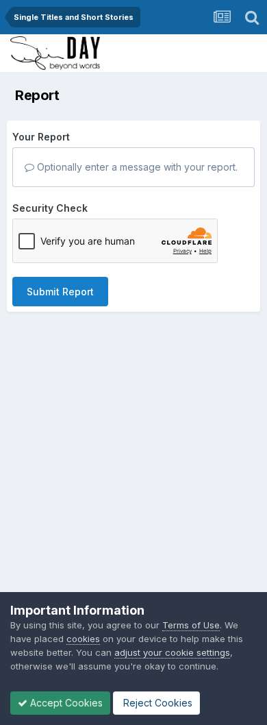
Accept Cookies (65, 703)
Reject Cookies (156, 703)
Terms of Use (191, 624)
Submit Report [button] (60, 291)
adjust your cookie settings (172, 652)
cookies (83, 638)
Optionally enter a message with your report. (136, 167)
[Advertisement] (133, 466)
